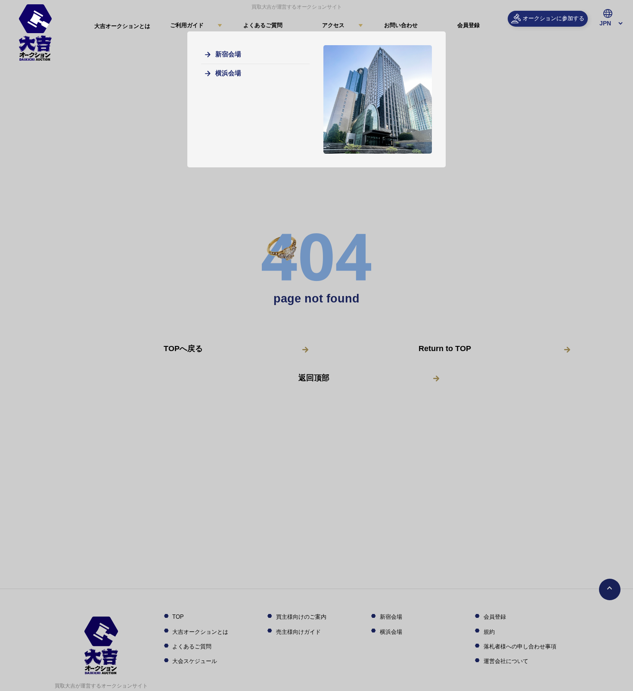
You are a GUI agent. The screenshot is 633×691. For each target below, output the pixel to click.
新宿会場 (228, 54)
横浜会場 (228, 73)
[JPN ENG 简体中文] (607, 24)
